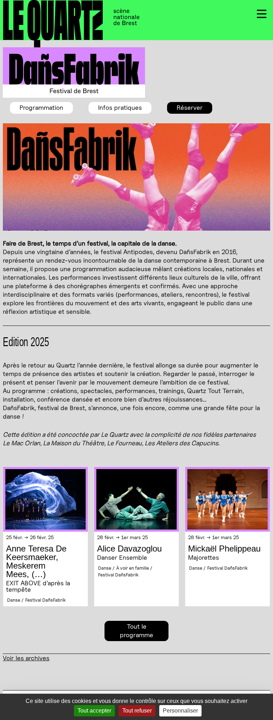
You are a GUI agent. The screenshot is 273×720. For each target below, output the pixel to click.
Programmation (41, 107)
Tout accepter (94, 711)
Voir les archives (26, 658)
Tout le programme (136, 631)
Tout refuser (137, 711)
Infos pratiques (120, 107)
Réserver (190, 107)
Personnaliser (180, 711)
